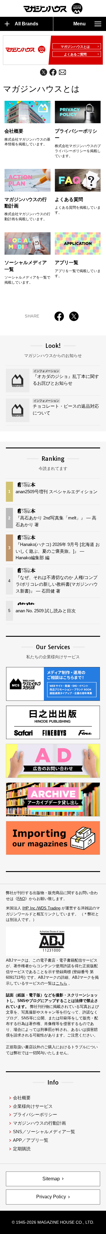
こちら (61, 983)
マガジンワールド (53, 8)
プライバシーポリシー (35, 1114)
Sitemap (51, 1178)
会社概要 (22, 1097)
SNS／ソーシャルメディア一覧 (44, 1131)
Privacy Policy (51, 1196)
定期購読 (22, 1148)
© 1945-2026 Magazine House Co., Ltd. (53, 1222)
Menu (79, 23)
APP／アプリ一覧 (30, 1140)
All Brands (26, 23)
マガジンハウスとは (75, 46)
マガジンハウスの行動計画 (39, 1123)
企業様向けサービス (33, 1106)
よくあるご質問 (75, 54)
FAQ (21, 898)
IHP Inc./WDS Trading (41, 908)
